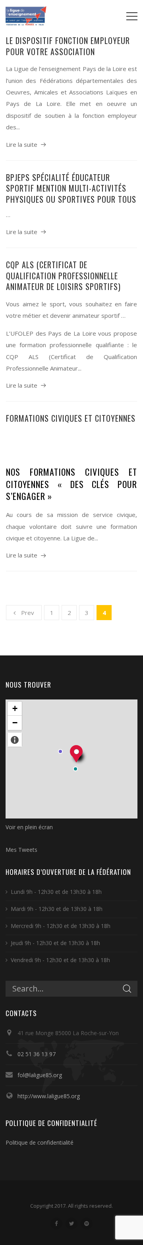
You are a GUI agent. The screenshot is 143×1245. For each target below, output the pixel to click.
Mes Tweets (21, 849)
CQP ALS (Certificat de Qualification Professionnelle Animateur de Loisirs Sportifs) (63, 275)
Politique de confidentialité (39, 1142)
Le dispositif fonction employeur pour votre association (68, 46)
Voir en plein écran (29, 827)
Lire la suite (21, 144)
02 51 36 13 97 (36, 1054)
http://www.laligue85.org (48, 1096)
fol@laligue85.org (39, 1075)
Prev (27, 613)
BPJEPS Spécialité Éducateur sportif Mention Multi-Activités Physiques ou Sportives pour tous (71, 188)
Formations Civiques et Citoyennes (70, 418)
